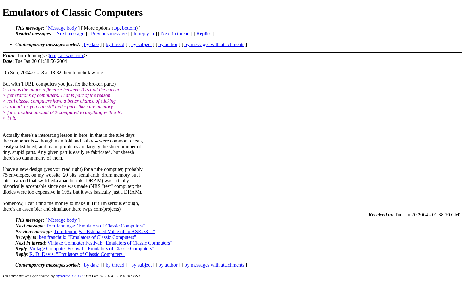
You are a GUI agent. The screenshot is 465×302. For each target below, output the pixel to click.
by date (91, 44)
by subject (141, 44)
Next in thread (175, 33)
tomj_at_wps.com (66, 55)
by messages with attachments (214, 44)
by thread (115, 44)
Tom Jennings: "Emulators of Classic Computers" (95, 225)
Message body (62, 28)
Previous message (109, 33)
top (116, 28)
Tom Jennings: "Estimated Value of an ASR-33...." (104, 231)
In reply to (143, 33)
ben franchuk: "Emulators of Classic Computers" (87, 237)
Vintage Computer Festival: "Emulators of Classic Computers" (109, 242)
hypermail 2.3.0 (69, 276)
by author (167, 44)
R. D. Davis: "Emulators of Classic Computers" (77, 254)
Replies (203, 33)
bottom (129, 28)
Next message (70, 33)
